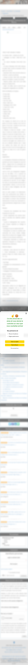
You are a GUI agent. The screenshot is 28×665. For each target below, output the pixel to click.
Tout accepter (15, 341)
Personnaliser (15, 348)
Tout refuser (14, 345)
